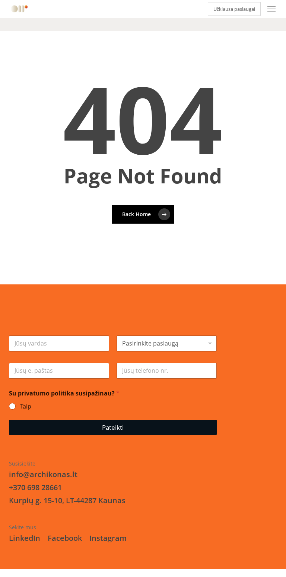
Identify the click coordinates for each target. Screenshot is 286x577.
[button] (271, 9)
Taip (25, 406)
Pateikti (113, 427)
